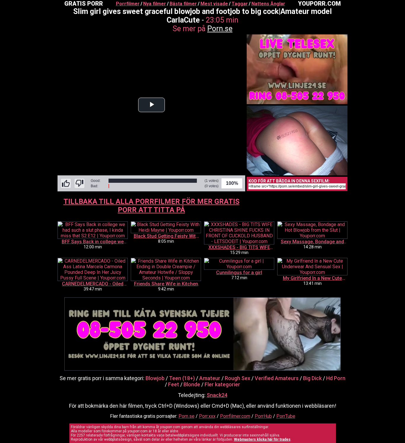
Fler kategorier (222, 384)
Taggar (240, 4)
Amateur (209, 378)
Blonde (192, 384)
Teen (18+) (182, 378)
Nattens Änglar (268, 4)
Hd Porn (335, 378)
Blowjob (155, 378)
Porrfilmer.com (235, 416)
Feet (173, 384)
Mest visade (214, 4)
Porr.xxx (207, 416)
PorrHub (263, 416)
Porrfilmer (128, 4)
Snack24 (217, 395)
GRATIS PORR (83, 3)
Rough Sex (237, 378)
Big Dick (312, 378)
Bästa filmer (183, 4)
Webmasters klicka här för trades (262, 439)
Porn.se (219, 28)
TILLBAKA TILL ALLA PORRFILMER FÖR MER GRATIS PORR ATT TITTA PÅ (151, 205)
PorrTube (285, 416)
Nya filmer (154, 4)
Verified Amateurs (277, 378)
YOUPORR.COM (319, 3)
